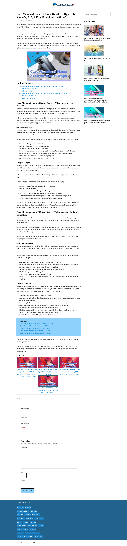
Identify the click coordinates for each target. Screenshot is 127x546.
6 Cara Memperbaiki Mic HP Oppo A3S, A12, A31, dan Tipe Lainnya (48, 372)
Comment (24, 447)
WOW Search (39, 536)
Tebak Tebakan (32, 525)
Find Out (25, 522)
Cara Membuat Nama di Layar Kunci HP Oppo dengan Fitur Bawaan (41, 86)
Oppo (26, 398)
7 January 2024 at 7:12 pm (28, 419)
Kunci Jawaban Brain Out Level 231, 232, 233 (97, 59)
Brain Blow (20, 507)
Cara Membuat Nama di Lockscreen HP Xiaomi (35, 333)
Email (23, 480)
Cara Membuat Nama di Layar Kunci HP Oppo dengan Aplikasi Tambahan (43, 93)
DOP (36, 518)
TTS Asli (40, 525)
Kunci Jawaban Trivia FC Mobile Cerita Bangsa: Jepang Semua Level (97, 39)
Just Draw (33, 522)
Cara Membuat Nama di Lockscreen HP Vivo (34, 326)
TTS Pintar (32, 529)
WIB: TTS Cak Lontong (32, 533)
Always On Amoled (28, 98)
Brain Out (20, 515)
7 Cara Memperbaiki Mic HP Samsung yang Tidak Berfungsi (96, 79)
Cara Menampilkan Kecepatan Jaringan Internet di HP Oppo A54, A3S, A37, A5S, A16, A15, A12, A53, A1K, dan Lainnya (27, 373)
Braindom (28, 507)
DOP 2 (42, 518)
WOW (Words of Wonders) (25, 536)
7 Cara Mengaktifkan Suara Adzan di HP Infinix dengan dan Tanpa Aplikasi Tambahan (97, 122)
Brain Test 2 (35, 515)
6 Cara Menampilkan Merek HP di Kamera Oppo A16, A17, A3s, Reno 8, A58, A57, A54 (69, 372)
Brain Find (34, 511)
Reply (24, 427)
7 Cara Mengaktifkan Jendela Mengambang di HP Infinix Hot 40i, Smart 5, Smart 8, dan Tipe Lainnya (95, 100)
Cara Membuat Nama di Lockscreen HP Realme (35, 331)
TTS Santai (20, 533)
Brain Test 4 (29, 518)
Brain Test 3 (20, 518)
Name (23, 472)
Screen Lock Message (29, 88)
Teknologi (27, 397)
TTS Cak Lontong (22, 529)
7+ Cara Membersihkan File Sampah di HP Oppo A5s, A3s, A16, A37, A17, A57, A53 (48, 390)
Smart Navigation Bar (29, 96)
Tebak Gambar (21, 525)
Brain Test (28, 515)
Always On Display (28, 91)
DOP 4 (19, 522)
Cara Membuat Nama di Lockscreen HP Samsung (36, 323)
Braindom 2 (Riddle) (23, 511)
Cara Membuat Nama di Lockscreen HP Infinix (35, 328)
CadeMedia (63, 4)
